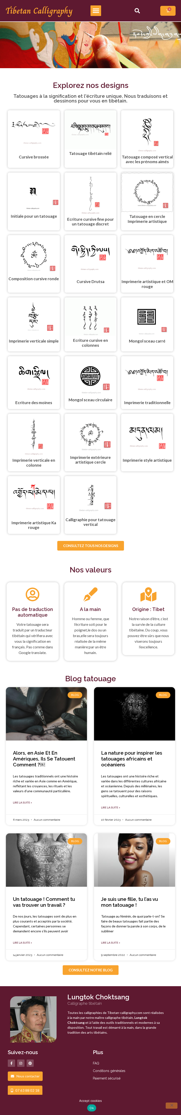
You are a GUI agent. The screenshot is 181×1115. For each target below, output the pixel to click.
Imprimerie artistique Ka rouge (33, 525)
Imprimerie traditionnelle (147, 402)
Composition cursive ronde (33, 278)
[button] (95, 10)
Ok (92, 1108)
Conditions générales (109, 1071)
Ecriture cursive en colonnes (90, 342)
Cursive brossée (34, 156)
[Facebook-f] (11, 1063)
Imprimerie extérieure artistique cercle (90, 460)
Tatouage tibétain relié (90, 153)
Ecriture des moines (33, 402)
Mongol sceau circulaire (90, 399)
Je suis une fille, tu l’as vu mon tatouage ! (129, 902)
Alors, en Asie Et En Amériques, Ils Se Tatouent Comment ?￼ (44, 759)
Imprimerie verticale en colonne (33, 462)
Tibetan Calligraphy (39, 10)
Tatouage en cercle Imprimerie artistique (147, 219)
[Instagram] (21, 1063)
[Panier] (168, 11)
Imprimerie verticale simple (34, 341)
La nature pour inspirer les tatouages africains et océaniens (131, 759)
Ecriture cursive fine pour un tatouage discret (90, 221)
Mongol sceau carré (147, 341)
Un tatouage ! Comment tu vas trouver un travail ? (44, 902)
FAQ (96, 1063)
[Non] (171, 1106)
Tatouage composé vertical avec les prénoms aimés (147, 159)
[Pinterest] (30, 1063)
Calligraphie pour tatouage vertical (90, 522)
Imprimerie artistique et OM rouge (147, 284)
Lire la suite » (22, 802)
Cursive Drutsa (90, 281)
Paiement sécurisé (106, 1078)
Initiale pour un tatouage (34, 216)
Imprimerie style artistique (147, 460)
